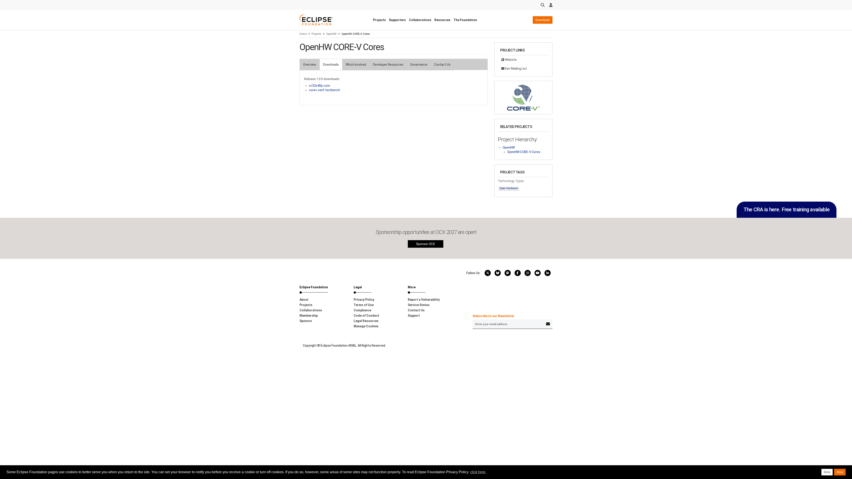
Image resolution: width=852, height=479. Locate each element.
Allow (839, 472)
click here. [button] (478, 472)
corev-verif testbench (324, 90)
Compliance (362, 310)
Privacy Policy (364, 299)
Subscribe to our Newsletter (493, 316)
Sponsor (306, 321)
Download (543, 20)
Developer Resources (388, 64)
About (304, 299)
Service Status (419, 305)
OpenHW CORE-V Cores (523, 152)
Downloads (331, 64)
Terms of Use (364, 305)
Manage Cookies (366, 326)
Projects (379, 20)
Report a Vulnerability (424, 299)
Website (510, 59)
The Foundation (465, 20)
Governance (418, 64)
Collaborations (420, 20)
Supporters (397, 20)
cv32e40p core (319, 85)
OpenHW (331, 33)
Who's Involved (356, 64)
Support (414, 315)
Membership (309, 315)
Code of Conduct (366, 315)
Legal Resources (366, 321)
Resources (442, 20)
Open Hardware (508, 188)
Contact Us (442, 64)
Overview (309, 64)
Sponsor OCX (425, 244)
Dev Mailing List (515, 68)
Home (303, 33)
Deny (827, 472)
